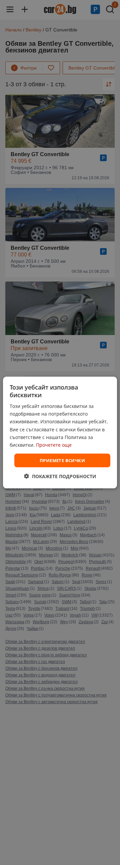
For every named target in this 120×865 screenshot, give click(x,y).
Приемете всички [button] (62, 460)
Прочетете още (54, 444)
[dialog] (60, 432)
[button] (60, 476)
